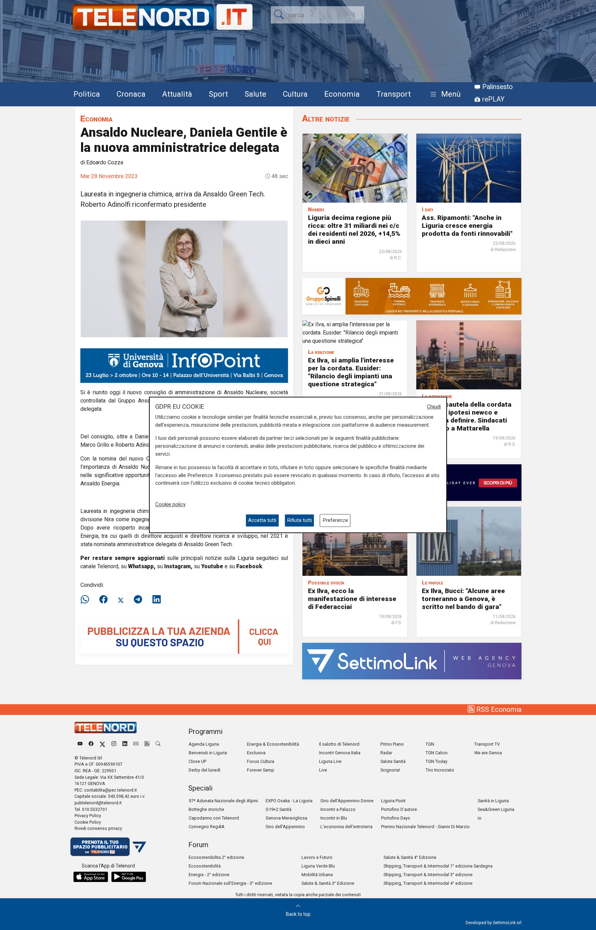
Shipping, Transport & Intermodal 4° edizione (428, 883)
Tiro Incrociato (440, 770)
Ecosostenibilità (205, 866)
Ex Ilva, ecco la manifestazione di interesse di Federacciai (352, 599)
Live (323, 770)
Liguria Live (330, 761)
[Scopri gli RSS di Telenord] (146, 744)
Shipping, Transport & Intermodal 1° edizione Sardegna (438, 866)
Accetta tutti (262, 520)
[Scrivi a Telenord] (135, 744)
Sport (218, 93)
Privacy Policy (87, 815)
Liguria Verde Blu (318, 866)
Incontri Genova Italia (339, 752)
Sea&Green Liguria (496, 809)
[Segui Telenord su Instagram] (113, 744)
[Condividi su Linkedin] (156, 599)
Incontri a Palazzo (338, 809)
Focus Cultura (260, 761)
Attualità (177, 93)
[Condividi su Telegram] (138, 599)
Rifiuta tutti (299, 520)
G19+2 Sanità (278, 809)
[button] (444, 94)
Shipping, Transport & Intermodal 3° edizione (428, 874)
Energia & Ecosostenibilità (273, 744)
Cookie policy (170, 504)
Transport (393, 93)
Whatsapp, (142, 566)
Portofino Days (395, 818)
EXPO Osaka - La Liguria (289, 800)
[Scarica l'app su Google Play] (128, 877)
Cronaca (131, 93)
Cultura (295, 93)
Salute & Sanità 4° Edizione (410, 857)
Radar (386, 752)
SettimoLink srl (507, 922)
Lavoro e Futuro (316, 857)
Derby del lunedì (204, 770)
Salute (255, 93)
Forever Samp (260, 770)
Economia (342, 93)
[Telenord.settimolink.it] (184, 636)
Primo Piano (392, 744)
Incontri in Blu (333, 818)
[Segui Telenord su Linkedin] (124, 744)
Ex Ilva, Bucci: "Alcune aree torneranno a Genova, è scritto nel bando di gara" (463, 599)
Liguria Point (393, 800)
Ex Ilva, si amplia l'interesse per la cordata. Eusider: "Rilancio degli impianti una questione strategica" (351, 372)
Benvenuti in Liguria (208, 752)
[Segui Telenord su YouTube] (80, 744)
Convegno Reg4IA (207, 826)
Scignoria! (390, 770)
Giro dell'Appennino (285, 826)
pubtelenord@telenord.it (98, 802)
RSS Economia (498, 709)
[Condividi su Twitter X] (120, 599)
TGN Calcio (437, 752)
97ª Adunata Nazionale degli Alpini (223, 800)
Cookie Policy (87, 822)
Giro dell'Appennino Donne (347, 800)
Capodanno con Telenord (214, 818)
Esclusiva (256, 752)
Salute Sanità (393, 761)
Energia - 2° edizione (209, 874)
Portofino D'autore (399, 809)
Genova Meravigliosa (286, 818)
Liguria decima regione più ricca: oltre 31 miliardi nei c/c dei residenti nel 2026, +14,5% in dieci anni (354, 229)
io (479, 818)
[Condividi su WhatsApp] (86, 599)
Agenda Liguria (204, 744)
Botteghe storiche (206, 809)
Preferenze (335, 520)
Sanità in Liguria (493, 800)
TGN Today (436, 761)
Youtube (212, 566)
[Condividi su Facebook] (103, 599)
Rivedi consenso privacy (98, 828)
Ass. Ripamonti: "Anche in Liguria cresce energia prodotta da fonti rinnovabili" (467, 226)
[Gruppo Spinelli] (412, 295)
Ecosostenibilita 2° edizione (216, 857)
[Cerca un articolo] (157, 744)
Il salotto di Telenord (339, 744)
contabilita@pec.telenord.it (110, 790)
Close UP (197, 761)
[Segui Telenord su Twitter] (102, 744)
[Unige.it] (184, 365)
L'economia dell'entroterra (346, 826)
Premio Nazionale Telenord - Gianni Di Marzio (425, 826)
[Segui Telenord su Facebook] (91, 744)
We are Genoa (488, 752)
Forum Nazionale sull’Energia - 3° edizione (230, 883)
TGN (430, 744)
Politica (86, 93)
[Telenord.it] (108, 846)
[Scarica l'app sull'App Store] (90, 877)
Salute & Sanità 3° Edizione (327, 883)
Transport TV (487, 744)
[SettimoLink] (412, 660)
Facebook (249, 566)
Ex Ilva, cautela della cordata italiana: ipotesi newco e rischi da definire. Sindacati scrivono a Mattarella (466, 416)
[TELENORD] (105, 727)
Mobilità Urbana (317, 874)
